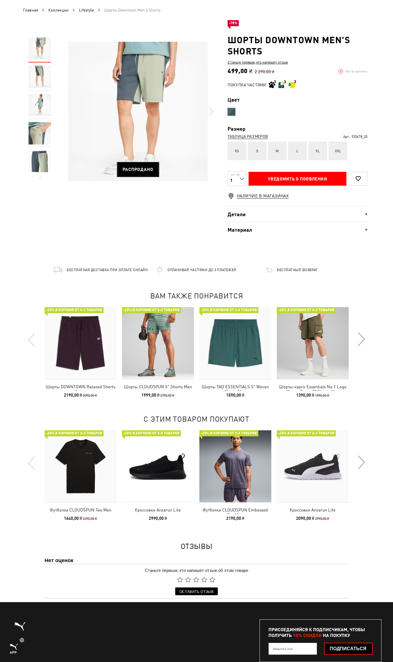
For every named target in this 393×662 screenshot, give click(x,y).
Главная (30, 10)
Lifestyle (86, 10)
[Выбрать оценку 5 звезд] (212, 579)
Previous (32, 339)
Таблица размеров (248, 136)
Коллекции (58, 10)
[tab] (297, 214)
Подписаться (348, 648)
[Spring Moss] (231, 111)
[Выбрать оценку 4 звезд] (204, 579)
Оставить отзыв (197, 591)
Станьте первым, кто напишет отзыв (258, 62)
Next (211, 111)
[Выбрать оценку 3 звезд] (196, 579)
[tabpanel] (138, 112)
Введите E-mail (283, 648)
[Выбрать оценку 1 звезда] (180, 579)
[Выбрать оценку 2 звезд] (188, 579)
